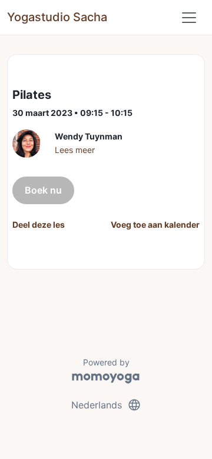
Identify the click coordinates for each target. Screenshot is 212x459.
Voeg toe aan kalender (155, 224)
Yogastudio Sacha (57, 17)
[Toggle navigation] (189, 17)
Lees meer (75, 150)
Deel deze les (38, 224)
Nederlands (106, 405)
